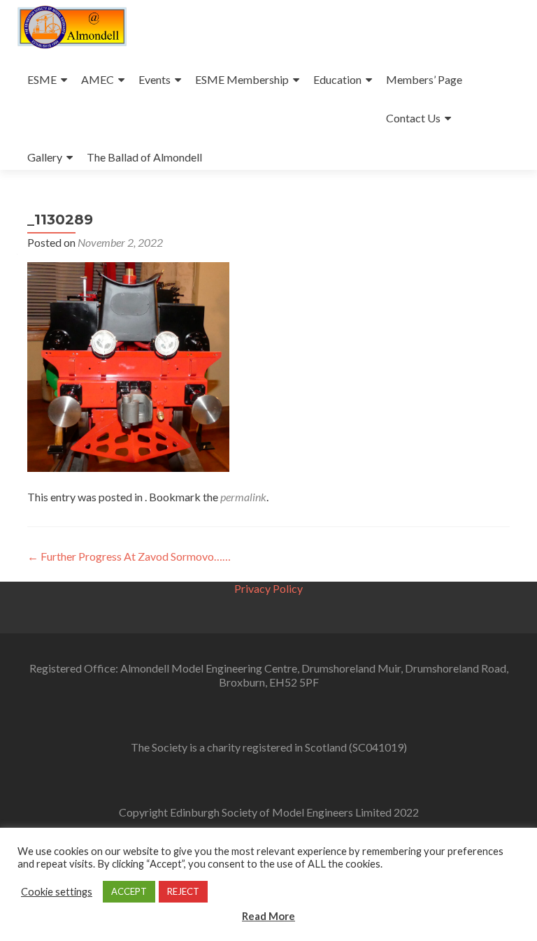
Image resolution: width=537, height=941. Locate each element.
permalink (243, 496)
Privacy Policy (268, 588)
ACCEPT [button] (129, 891)
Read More (268, 916)
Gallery (44, 157)
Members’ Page (424, 79)
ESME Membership (242, 79)
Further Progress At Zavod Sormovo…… (129, 556)
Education (337, 79)
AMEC (97, 79)
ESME (42, 79)
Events (154, 79)
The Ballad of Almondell (144, 157)
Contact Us (413, 117)
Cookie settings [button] (56, 892)
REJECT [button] (183, 891)
